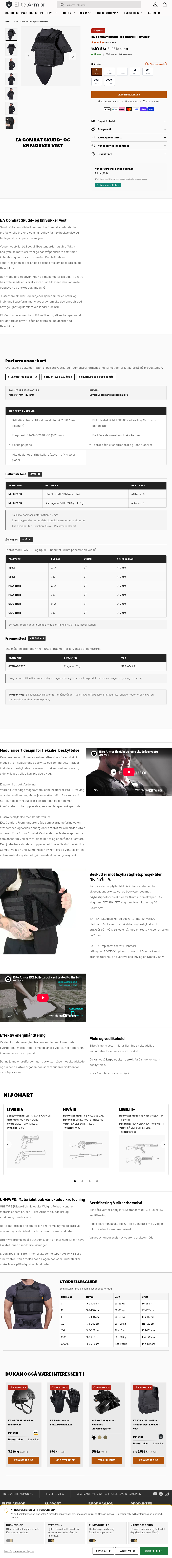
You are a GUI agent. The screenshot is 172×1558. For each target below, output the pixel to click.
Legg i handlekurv (129, 94)
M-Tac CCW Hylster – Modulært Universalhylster (104, 1424)
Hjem (7, 21)
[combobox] (98, 4)
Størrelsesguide (157, 64)
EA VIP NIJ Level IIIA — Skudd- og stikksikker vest (146, 1424)
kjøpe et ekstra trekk (120, 1059)
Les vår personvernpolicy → (19, 1551)
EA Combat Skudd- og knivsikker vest (32, 21)
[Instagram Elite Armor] (167, 1494)
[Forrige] (8, 1144)
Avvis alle (103, 1551)
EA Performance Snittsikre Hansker (61, 1422)
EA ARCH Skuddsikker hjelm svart (21, 1422)
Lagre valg (126, 1551)
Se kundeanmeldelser (108, 185)
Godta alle (153, 1551)
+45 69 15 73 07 (55, 1494)
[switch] (9, 1540)
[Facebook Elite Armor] (161, 1494)
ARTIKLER (154, 12)
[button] (164, 4)
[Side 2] (82, 1181)
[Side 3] (89, 1181)
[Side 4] (97, 1181)
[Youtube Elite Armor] (155, 1493)
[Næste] (164, 1144)
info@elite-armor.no (18, 1494)
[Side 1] (75, 1181)
